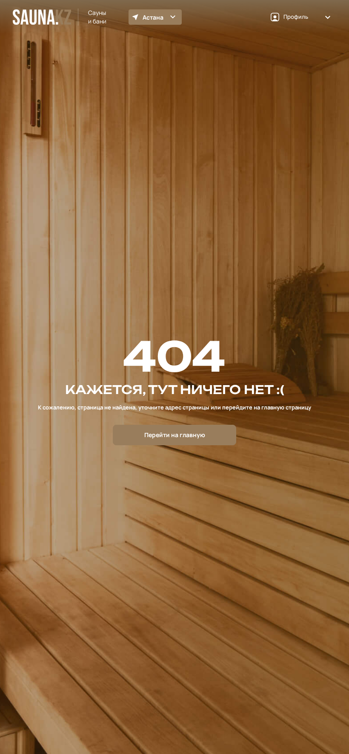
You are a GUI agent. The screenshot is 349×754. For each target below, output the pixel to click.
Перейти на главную (174, 435)
